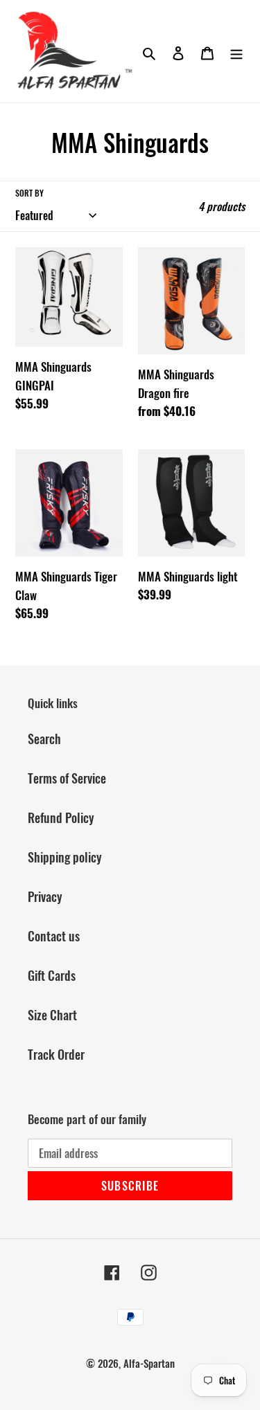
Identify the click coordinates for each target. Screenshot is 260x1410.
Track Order (56, 1054)
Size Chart (52, 1015)
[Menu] (236, 51)
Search (44, 739)
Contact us (54, 936)
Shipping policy (65, 857)
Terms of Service (67, 778)
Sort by (29, 193)
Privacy (45, 896)
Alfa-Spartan (149, 1363)
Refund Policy (61, 817)
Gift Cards (52, 975)
